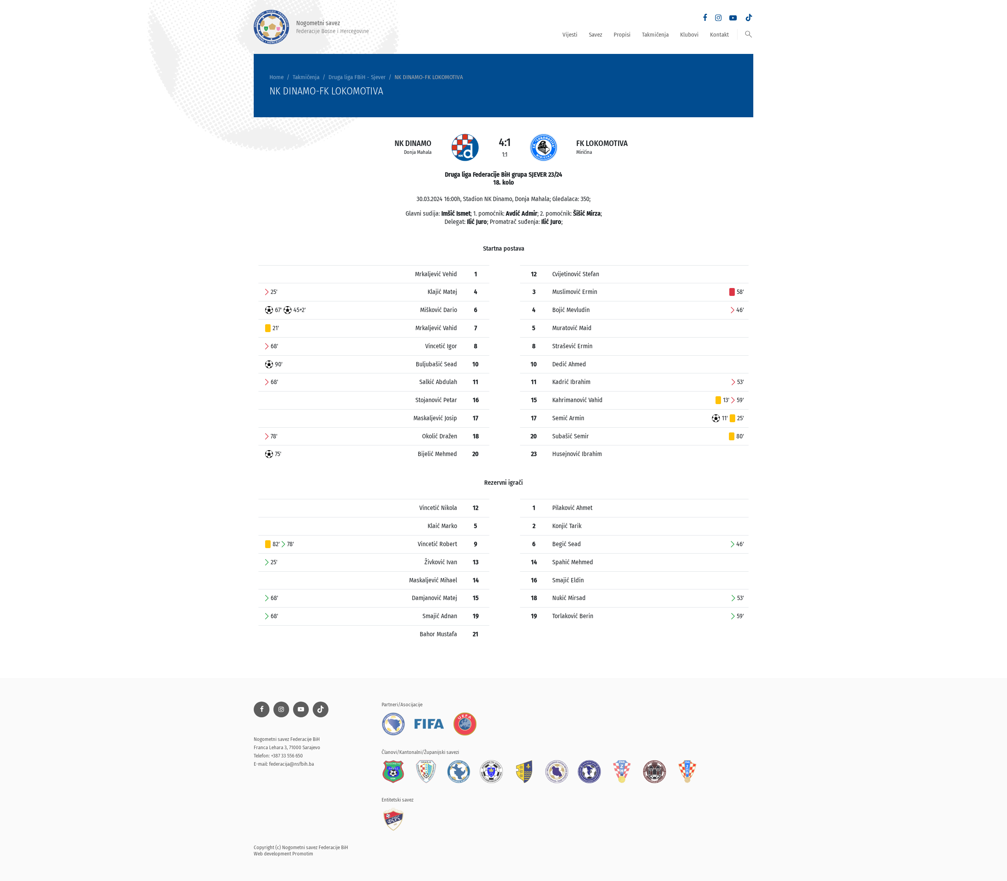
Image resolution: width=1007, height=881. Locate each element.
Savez (595, 34)
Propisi (622, 34)
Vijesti (570, 34)
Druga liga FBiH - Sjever (356, 77)
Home (276, 77)
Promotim (302, 854)
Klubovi (689, 34)
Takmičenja (655, 34)
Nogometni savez (332, 26)
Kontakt (719, 34)
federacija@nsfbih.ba (291, 764)
